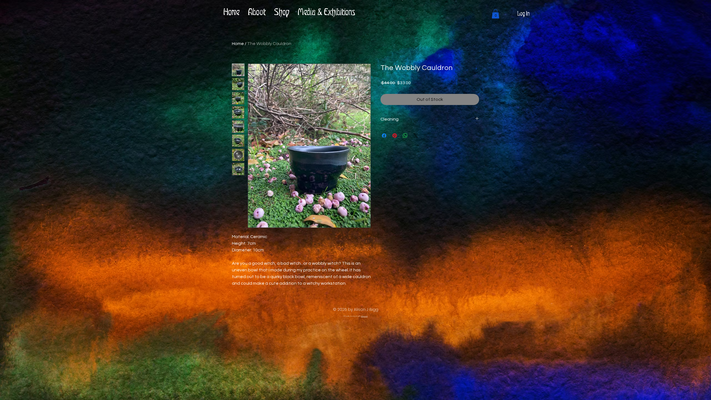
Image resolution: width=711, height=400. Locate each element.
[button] (495, 13)
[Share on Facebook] (384, 135)
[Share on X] (415, 135)
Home (238, 43)
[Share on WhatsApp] (405, 135)
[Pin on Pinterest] (394, 135)
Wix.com (364, 316)
